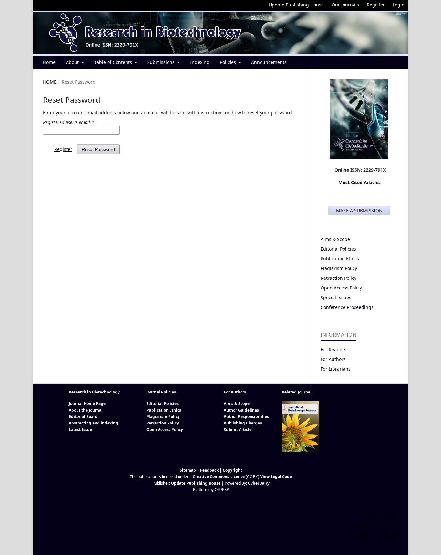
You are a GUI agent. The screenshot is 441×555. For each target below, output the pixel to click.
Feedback (209, 470)
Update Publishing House (296, 5)
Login (399, 5)
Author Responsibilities (246, 416)
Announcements (269, 62)
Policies (228, 62)
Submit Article (237, 429)
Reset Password (98, 149)
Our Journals (345, 5)
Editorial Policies (338, 249)
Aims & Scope (335, 239)
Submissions (161, 62)
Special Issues (336, 297)
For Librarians (336, 369)
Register (376, 5)
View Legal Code (276, 476)
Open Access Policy (341, 288)
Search (385, 62)
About (73, 62)
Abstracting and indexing (93, 423)
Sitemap (188, 470)
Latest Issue (80, 429)
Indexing (200, 62)
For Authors (333, 359)
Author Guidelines (241, 410)
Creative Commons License (219, 476)
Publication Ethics (340, 259)
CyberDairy (259, 483)
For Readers (333, 349)
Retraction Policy (338, 278)
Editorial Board (83, 416)
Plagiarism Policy (339, 268)
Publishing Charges (243, 423)
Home (49, 62)
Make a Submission (359, 210)
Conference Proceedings (347, 307)
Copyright (232, 470)
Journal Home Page (87, 403)
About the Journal (86, 410)
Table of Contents (113, 62)
